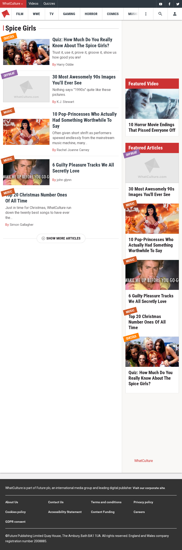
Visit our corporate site (149, 488)
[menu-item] (19, 14)
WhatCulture (143, 461)
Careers (139, 512)
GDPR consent (15, 521)
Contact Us (55, 502)
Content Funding (103, 512)
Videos (33, 4)
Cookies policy (15, 512)
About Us (11, 502)
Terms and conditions (106, 502)
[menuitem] (13, 4)
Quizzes (49, 4)
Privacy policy (143, 502)
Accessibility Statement (65, 512)
